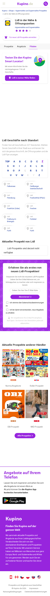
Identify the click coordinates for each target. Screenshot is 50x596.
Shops (11, 11)
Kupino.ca (16, 577)
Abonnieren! (24, 297)
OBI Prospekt (13, 409)
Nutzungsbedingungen (12, 592)
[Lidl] (7, 24)
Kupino (4, 11)
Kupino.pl (28, 577)
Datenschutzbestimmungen (36, 592)
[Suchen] (45, 4)
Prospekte (8, 46)
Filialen (33, 46)
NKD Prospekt (36, 409)
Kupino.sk (33, 577)
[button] (16, 30)
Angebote (21, 46)
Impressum (33, 588)
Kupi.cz (22, 577)
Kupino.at (11, 577)
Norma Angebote (13, 368)
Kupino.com (39, 577)
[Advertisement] (25, 111)
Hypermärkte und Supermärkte (27, 27)
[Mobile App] (14, 501)
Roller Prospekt (36, 368)
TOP (7, 161)
